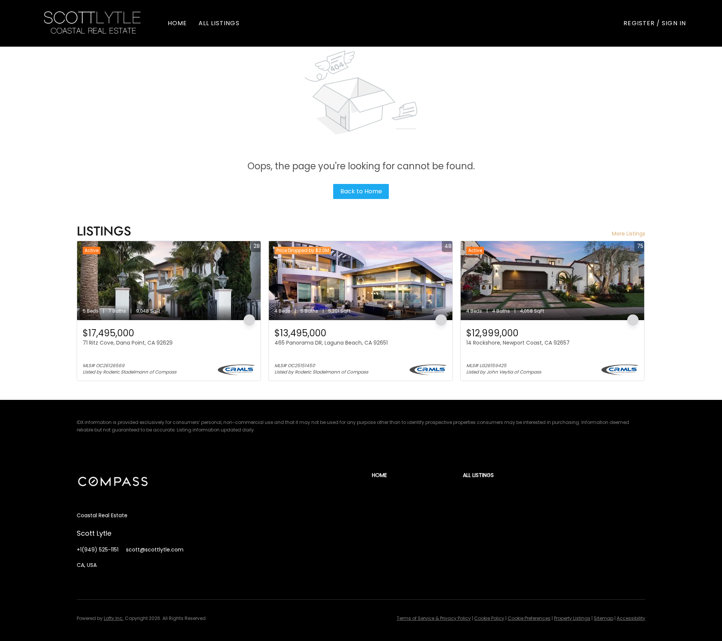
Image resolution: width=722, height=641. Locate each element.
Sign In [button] (674, 23)
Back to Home (361, 191)
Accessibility (631, 618)
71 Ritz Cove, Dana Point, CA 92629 (128, 342)
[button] (92, 23)
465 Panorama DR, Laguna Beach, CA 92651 (331, 342)
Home (177, 23)
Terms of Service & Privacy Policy (434, 618)
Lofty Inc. (114, 618)
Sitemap (603, 618)
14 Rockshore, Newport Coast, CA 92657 (518, 342)
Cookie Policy (489, 618)
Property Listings (572, 618)
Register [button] (639, 23)
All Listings (219, 23)
